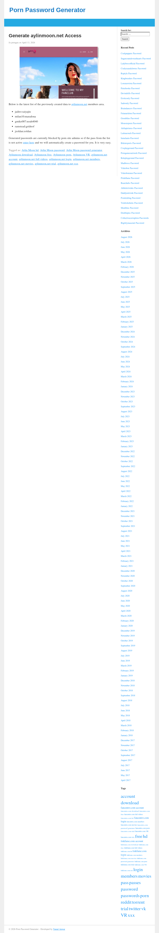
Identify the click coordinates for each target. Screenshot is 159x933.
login (138, 869)
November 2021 (128, 516)
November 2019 (128, 635)
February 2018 (127, 730)
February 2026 (127, 266)
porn (144, 895)
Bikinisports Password (131, 143)
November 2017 (128, 745)
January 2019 (127, 675)
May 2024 (125, 366)
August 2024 (126, 351)
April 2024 (125, 371)
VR (124, 915)
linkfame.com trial (127, 864)
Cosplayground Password (132, 148)
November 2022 (128, 456)
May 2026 (125, 251)
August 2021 (126, 530)
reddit (126, 902)
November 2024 (128, 336)
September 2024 (128, 346)
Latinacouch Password (131, 133)
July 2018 (125, 705)
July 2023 (125, 416)
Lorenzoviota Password (131, 83)
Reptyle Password (129, 73)
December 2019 (128, 630)
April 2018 (125, 720)
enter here (28, 142)
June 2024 (125, 361)
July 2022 (125, 476)
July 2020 (125, 595)
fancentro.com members (135, 821)
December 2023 (128, 391)
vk (143, 908)
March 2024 (126, 376)
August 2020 (126, 590)
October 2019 (127, 640)
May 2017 (125, 775)
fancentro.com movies (129, 825)
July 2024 (125, 356)
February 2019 (127, 670)
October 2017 (127, 750)
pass (125, 882)
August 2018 (126, 700)
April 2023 (125, 431)
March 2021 (126, 555)
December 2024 (128, 331)
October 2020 (127, 580)
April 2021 (125, 550)
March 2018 (126, 725)
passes (135, 882)
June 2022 (125, 481)
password (129, 889)
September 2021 (128, 525)
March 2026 (126, 261)
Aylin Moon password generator (84, 150)
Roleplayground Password (132, 158)
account (128, 796)
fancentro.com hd (127, 818)
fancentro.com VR (141, 831)
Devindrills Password (130, 93)
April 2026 (125, 256)
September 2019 (128, 645)
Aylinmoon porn (62, 154)
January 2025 (127, 326)
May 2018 (125, 715)
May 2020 (125, 605)
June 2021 (125, 540)
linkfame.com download (129, 844)
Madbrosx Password (130, 163)
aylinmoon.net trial (45, 163)
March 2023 (126, 436)
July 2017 (125, 765)
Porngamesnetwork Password (134, 153)
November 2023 (128, 396)
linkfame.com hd (126, 851)
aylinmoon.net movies (21, 163)
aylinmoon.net (79, 104)
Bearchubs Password (130, 183)
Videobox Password (129, 168)
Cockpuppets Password (131, 53)
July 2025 (125, 296)
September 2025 (128, 286)
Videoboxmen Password (131, 173)
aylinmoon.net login (60, 159)
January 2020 (127, 625)
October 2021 (127, 521)
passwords (130, 895)
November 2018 (128, 685)
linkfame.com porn (140, 861)
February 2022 (127, 501)
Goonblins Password (130, 118)
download (130, 802)
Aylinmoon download (21, 154)
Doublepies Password (130, 212)
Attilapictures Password (131, 128)
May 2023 (125, 426)
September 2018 (128, 695)
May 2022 (125, 486)
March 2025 (126, 316)
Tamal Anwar (59, 929)
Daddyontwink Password (132, 192)
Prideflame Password (130, 178)
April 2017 (125, 780)
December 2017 (128, 740)
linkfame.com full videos (133, 848)
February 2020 (127, 620)
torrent (138, 902)
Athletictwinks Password (132, 187)
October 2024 (127, 341)
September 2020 (128, 585)
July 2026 (125, 242)
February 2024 (127, 381)
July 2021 (125, 535)
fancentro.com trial (127, 831)
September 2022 (128, 466)
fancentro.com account (132, 807)
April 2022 (125, 491)
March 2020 (126, 615)
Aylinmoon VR (81, 154)
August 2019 (126, 650)
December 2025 (128, 271)
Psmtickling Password (130, 197)
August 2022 (126, 471)
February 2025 (127, 321)
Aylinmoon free (43, 154)
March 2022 (126, 496)
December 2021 (128, 511)
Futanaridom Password (131, 113)
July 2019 (125, 655)
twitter (135, 908)
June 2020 (125, 600)
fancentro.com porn (142, 828)
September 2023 (128, 406)
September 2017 (128, 755)
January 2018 (127, 735)
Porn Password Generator (47, 10)
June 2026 (125, 246)
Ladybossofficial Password (132, 63)
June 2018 (125, 710)
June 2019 (125, 660)
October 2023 (127, 401)
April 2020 (125, 610)
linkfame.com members (134, 855)
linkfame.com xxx (127, 870)
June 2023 (125, 421)
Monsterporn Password (131, 123)
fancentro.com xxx (127, 837)
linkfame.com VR (141, 865)
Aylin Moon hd (30, 150)
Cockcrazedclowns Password (133, 68)
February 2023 (127, 441)
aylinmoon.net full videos (33, 159)
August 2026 (126, 237)
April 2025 (125, 311)
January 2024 (127, 386)
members (129, 876)
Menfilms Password (129, 207)
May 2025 (125, 306)
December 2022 (128, 451)
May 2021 (125, 545)
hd (145, 836)
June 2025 (125, 301)
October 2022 (127, 461)
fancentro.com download (130, 811)
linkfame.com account (132, 841)
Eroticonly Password (130, 98)
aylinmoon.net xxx (67, 163)
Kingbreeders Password (131, 78)
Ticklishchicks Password (132, 202)
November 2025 (128, 276)
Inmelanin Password (130, 138)
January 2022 (127, 506)
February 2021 (127, 560)
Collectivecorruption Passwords (135, 217)
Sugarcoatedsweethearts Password (136, 58)
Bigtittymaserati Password (132, 222)
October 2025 (127, 281)
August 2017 (126, 760)
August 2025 (126, 291)
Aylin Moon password (52, 150)
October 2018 (127, 690)
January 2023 (127, 446)
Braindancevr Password (131, 108)
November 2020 (128, 575)
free (138, 836)
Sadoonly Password (129, 103)
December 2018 (128, 680)
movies (144, 876)
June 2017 (125, 770)
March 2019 (126, 665)
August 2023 (126, 411)
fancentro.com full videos (133, 814)
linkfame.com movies (128, 858)
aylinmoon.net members (86, 159)
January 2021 (127, 565)
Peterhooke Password (130, 88)
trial (124, 908)
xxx (131, 915)
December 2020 (128, 570)
